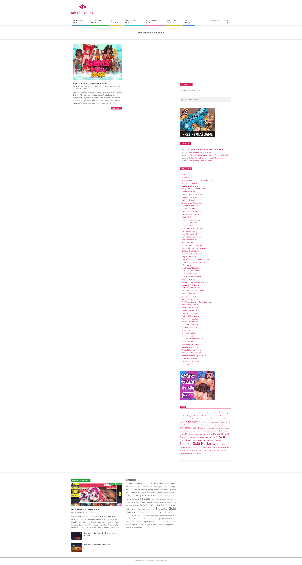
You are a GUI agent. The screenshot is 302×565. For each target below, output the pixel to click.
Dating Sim (190, 416)
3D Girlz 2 (185, 174)
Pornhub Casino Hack (190, 310)
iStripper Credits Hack (190, 251)
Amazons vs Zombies (190, 186)
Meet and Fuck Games (190, 285)
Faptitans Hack (187, 225)
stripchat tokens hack (209, 450)
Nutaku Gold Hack (189, 296)
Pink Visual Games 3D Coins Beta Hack (197, 302)
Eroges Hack (186, 217)
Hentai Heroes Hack (189, 234)
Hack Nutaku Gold (194, 419)
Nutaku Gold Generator (214, 440)
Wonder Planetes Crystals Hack (194, 356)
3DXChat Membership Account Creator (197, 180)
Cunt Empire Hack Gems (191, 211)
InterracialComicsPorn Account (194, 248)
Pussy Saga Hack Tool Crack (204, 447)
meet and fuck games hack (198, 437)
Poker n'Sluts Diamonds (191, 307)
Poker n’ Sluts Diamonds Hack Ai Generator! (206, 158)
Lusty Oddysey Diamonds (192, 276)
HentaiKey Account (189, 240)
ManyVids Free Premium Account (195, 282)
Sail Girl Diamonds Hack (191, 324)
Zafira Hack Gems (188, 364)
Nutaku (212, 437)
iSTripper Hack (204, 428)
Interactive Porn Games (198, 425)
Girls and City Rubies (190, 231)
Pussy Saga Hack (190, 447)
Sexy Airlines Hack (189, 333)
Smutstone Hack (188, 341)
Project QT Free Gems (190, 316)
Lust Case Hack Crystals (191, 271)
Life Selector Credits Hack (206, 431)
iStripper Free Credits (190, 427)
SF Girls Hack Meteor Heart (192, 339)
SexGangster (187, 330)
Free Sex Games (219, 416)
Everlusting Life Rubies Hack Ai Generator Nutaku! (210, 155)
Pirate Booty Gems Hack (113, 86)
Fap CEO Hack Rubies (190, 223)
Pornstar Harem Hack (190, 313)
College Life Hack (188, 200)
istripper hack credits (215, 428)
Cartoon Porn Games (200, 413)
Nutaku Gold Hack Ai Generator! (200, 152)
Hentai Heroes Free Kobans (209, 422)
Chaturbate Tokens (189, 197)
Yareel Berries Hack (189, 358)
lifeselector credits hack (191, 431)
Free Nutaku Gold (199, 416)
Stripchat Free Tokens (196, 450)
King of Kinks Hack (189, 257)
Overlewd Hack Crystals (191, 299)
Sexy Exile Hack (188, 336)
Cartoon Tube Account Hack (192, 194)
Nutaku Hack (215, 444)
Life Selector (186, 265)
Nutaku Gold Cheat (199, 440)
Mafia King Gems (188, 279)
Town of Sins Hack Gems (191, 350)
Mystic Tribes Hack (189, 293)
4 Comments (84, 88)
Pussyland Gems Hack (190, 322)
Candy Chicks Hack (189, 191)
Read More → (116, 108)
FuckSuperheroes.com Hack (192, 228)
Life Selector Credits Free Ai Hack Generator (209, 149)
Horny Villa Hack (188, 242)
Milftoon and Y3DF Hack (191, 288)
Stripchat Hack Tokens (190, 344)
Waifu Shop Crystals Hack (192, 353)
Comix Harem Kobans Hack (192, 203)
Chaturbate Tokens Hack (214, 413)
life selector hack (191, 434)
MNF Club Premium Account (193, 290)
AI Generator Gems (189, 183)
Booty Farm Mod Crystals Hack (194, 189)
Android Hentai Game (186, 413)
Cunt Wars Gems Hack (190, 214)
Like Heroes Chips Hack (191, 268)
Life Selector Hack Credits (205, 434)
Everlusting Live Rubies (191, 220)
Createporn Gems (189, 208)
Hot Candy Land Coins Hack (192, 245)
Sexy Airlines (216, 447)
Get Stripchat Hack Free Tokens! (201, 161)
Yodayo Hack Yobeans (190, 361)
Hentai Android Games (212, 419)
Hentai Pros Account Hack (192, 237)
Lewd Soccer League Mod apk (193, 262)
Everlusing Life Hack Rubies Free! (97, 544)
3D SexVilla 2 (187, 177)
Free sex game (209, 416)
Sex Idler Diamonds (189, 327)
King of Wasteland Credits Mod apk (196, 259)
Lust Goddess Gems (189, 273)
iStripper (209, 425)
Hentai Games (192, 421)
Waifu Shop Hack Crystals (193, 453)
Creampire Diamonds (190, 206)
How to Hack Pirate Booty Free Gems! (91, 83)
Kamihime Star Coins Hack (192, 254)
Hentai (202, 419)
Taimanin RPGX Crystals (191, 347)
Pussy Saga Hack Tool (190, 319)
